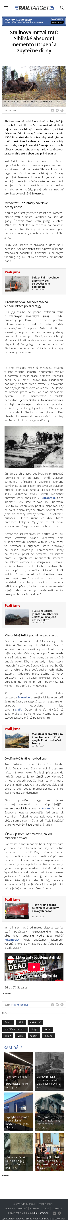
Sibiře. (19, 709)
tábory (33, 1035)
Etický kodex (46, 1204)
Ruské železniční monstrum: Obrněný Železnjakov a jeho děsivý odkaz (45, 615)
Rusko (8, 1022)
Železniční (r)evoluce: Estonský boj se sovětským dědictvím (45, 282)
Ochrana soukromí (15, 1208)
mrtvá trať (35, 1022)
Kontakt (57, 1208)
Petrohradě (48, 498)
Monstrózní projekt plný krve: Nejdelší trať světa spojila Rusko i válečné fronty (47, 738)
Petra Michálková (19, 1004)
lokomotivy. (12, 939)
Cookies (34, 1208)
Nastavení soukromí (24, 1204)
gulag (8, 1035)
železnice (24, 697)
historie (48, 1035)
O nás (46, 1208)
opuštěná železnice (15, 1029)
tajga (34, 1029)
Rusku (46, 808)
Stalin (47, 1029)
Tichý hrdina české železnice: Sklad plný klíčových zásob (45, 908)
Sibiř (20, 1022)
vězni (20, 1035)
